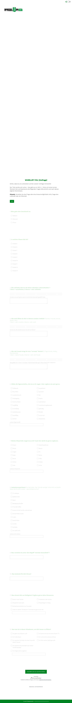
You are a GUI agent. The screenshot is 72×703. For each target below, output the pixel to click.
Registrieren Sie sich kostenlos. (45, 679)
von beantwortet (28, 701)
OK (12, 201)
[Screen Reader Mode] (68, 2)
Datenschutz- (31, 686)
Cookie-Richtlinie (39, 686)
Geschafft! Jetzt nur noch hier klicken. (36, 671)
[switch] (70, 1)
